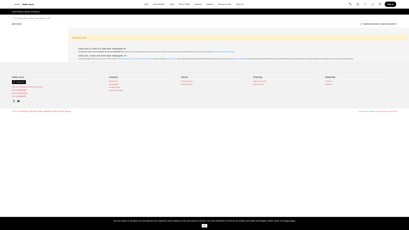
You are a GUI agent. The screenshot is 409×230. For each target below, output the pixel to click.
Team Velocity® (370, 111)
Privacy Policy (24, 111)
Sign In (390, 4)
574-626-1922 (22, 93)
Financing (257, 77)
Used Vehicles (113, 84)
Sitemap (40, 111)
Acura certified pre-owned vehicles (142, 59)
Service (184, 77)
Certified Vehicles (115, 87)
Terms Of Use (33, 111)
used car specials (172, 59)
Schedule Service (187, 81)
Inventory (113, 77)
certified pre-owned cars (125, 59)
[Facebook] (14, 101)
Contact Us (20, 82)
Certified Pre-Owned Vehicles (226, 51)
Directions (328, 84)
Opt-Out (61, 111)
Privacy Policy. (289, 221)
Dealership (330, 77)
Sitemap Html (47, 111)
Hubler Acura (15, 111)
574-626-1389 (21, 90)
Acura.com (68, 111)
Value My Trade (258, 84)
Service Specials (186, 84)
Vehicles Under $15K (116, 90)
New (213, 51)
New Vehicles (113, 81)
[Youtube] (18, 101)
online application (240, 59)
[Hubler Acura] (26, 4)
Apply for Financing (259, 81)
